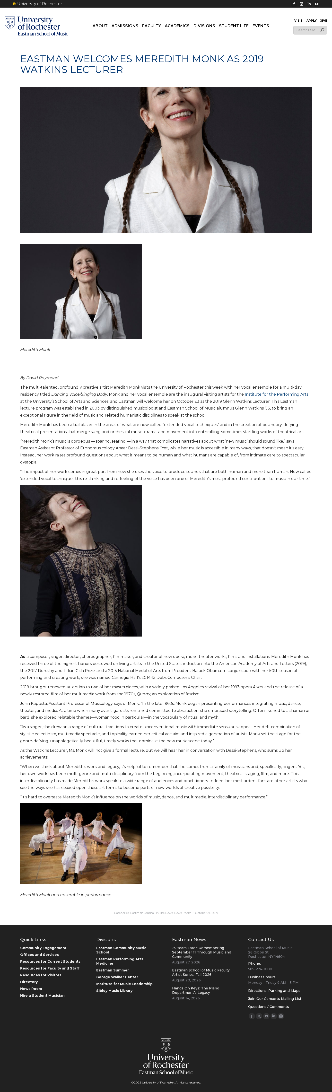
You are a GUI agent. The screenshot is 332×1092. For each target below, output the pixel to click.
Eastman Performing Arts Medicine (119, 961)
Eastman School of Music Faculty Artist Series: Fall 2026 (201, 972)
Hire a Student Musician (42, 995)
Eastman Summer (112, 970)
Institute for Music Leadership (124, 984)
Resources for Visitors (40, 975)
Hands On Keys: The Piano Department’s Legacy (195, 990)
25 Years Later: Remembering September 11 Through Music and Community (201, 952)
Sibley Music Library (114, 990)
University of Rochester (39, 3)
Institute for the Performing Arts (276, 394)
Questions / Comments (268, 1007)
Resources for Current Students (50, 961)
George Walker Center (117, 977)
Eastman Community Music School (121, 950)
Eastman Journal (142, 913)
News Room (182, 913)
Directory (29, 982)
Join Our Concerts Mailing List (274, 998)
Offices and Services (39, 954)
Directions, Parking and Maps (274, 990)
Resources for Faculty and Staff (50, 968)
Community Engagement (43, 948)
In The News (164, 913)
